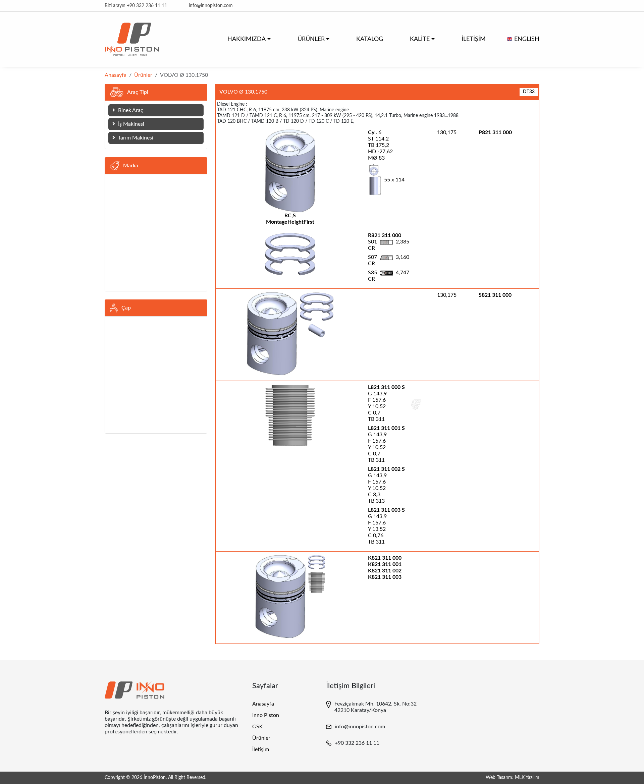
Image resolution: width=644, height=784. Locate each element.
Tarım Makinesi (135, 138)
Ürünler (143, 75)
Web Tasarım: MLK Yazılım (512, 777)
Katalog (369, 39)
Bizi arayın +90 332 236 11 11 (136, 5)
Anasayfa (115, 75)
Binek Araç (130, 110)
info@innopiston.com (211, 5)
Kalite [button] (420, 39)
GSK (257, 726)
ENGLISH (526, 39)
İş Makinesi (130, 124)
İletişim (474, 39)
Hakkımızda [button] (246, 39)
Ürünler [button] (311, 39)
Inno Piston (265, 715)
